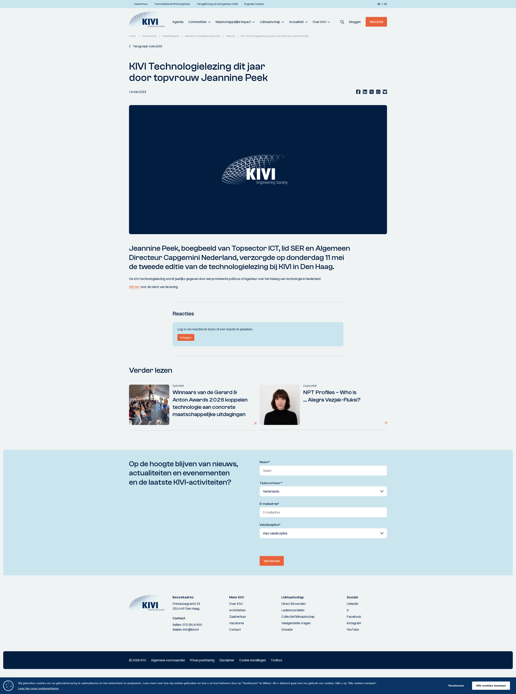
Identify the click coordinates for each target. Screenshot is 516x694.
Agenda (177, 22)
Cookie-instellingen (252, 660)
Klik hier (134, 287)
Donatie (287, 629)
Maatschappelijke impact (233, 22)
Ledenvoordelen (292, 610)
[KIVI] (148, 19)
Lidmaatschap (270, 22)
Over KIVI (319, 22)
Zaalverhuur (237, 617)
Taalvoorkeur (271, 483)
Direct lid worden (293, 604)
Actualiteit (296, 22)
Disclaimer (226, 660)
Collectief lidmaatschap (298, 617)
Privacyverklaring (202, 660)
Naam (265, 462)
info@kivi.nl (191, 629)
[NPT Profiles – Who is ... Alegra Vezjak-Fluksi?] (280, 405)
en (385, 4)
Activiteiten (237, 610)
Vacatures (236, 623)
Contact (235, 629)
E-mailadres (269, 504)
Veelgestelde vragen (296, 623)
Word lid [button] (376, 22)
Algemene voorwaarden (168, 660)
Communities (197, 22)
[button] (342, 21)
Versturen (272, 561)
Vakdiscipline (270, 525)
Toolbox (276, 660)
